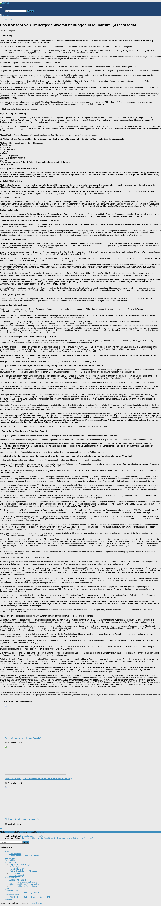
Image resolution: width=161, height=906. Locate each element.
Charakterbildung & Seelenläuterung (24, 886)
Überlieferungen (11, 890)
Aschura (8, 19)
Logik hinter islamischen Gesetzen (23, 882)
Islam (7, 852)
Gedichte (8, 899)
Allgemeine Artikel (12, 878)
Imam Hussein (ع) (16, 873)
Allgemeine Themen (17, 880)
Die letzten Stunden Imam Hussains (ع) (22, 819)
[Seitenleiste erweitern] (1, 828)
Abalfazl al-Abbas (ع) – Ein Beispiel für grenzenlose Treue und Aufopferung (38, 779)
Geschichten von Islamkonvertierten (24, 856)
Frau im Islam (15, 854)
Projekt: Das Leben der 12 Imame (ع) (24, 871)
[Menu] (1, 7)
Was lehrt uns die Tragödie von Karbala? (23, 738)
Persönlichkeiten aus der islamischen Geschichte (30, 897)
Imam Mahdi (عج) (16, 876)
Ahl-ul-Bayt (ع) (11, 862)
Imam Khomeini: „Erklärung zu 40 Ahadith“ (27, 893)
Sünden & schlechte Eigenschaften (24, 884)
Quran (7, 888)
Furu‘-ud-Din (10, 860)
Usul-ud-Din (10, 858)
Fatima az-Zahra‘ (16, 869)
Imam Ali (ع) (14, 867)
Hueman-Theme (35, 903)
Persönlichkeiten (12, 895)
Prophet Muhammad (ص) (19, 865)
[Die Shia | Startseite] (4, 3)
